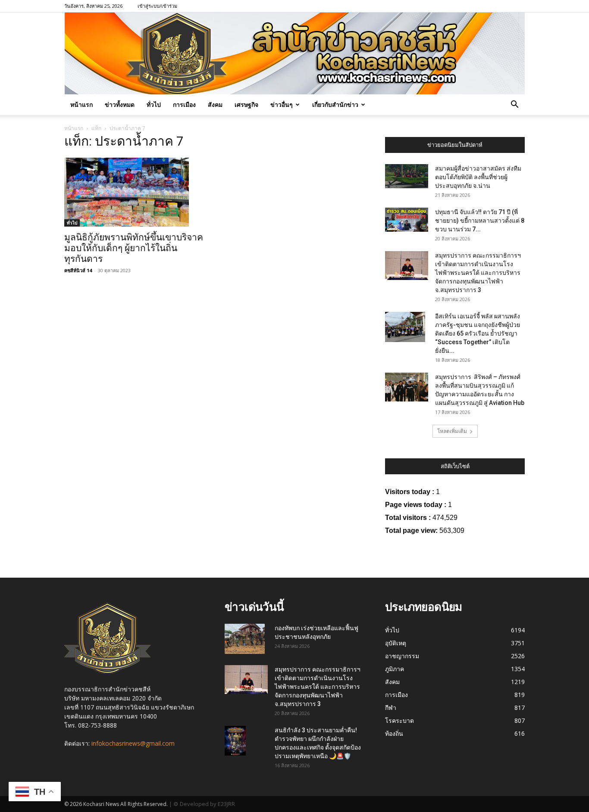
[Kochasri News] (295, 53)
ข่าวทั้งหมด (120, 104)
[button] (514, 105)
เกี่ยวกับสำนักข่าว (335, 104)
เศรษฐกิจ (246, 104)
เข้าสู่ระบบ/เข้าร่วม (157, 6)
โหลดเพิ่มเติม (452, 431)
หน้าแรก (81, 104)
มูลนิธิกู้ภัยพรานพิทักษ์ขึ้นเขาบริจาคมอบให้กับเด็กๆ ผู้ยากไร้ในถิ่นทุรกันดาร (133, 248)
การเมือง (184, 104)
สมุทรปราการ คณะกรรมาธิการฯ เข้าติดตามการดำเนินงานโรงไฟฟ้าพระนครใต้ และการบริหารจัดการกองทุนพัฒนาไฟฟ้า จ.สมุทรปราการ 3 (478, 272)
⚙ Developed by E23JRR (204, 804)
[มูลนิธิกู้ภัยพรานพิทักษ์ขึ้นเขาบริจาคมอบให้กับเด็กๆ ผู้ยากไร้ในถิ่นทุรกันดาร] (134, 192)
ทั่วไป (154, 104)
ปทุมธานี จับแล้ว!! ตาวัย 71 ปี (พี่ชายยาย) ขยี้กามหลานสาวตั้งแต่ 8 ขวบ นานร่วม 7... (479, 220)
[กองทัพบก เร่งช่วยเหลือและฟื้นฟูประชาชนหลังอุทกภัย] (245, 639)
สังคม (215, 104)
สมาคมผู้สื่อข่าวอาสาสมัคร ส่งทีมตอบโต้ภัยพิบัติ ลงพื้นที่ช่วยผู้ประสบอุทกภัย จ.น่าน (478, 177)
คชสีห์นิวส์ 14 (78, 270)
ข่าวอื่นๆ (281, 104)
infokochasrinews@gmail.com (133, 743)
